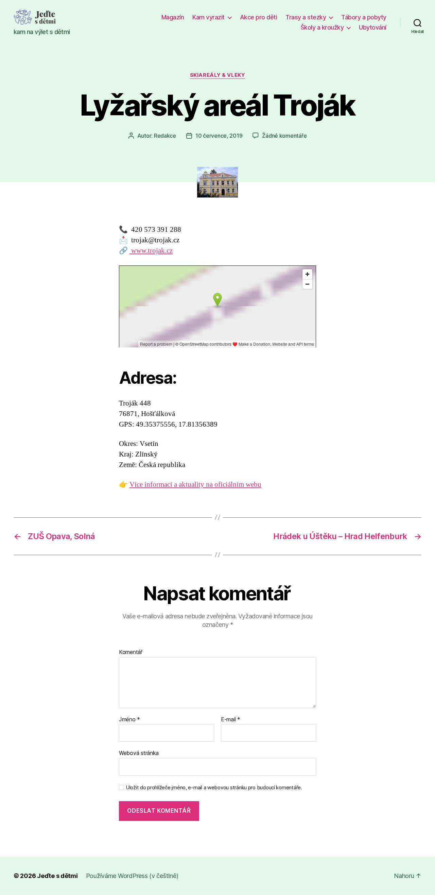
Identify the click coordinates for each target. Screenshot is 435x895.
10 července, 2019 (218, 135)
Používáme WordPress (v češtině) (132, 875)
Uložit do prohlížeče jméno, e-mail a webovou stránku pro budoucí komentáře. (214, 788)
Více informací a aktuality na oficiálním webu (195, 484)
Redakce (165, 135)
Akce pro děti (258, 17)
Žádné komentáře (284, 135)
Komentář (130, 652)
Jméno (129, 720)
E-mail (230, 720)
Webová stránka (139, 753)
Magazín (172, 17)
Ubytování (372, 27)
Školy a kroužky (322, 27)
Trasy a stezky (305, 17)
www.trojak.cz (151, 250)
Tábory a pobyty (363, 17)
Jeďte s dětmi (57, 875)
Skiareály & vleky (217, 75)
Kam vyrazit (208, 17)
